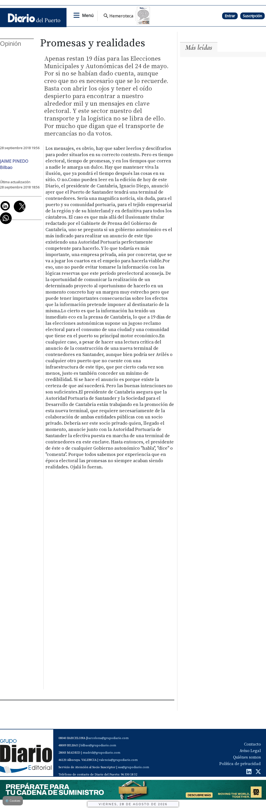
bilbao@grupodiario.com (98, 745)
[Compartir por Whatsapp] (6, 218)
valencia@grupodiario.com (118, 760)
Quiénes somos (247, 757)
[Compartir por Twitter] (19, 206)
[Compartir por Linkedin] (5, 206)
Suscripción (252, 15)
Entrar (230, 15)
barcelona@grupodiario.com (108, 738)
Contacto (252, 744)
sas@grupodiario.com (133, 767)
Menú (88, 15)
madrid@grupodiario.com (101, 753)
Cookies (12, 801)
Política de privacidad (240, 763)
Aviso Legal (250, 750)
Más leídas (198, 47)
